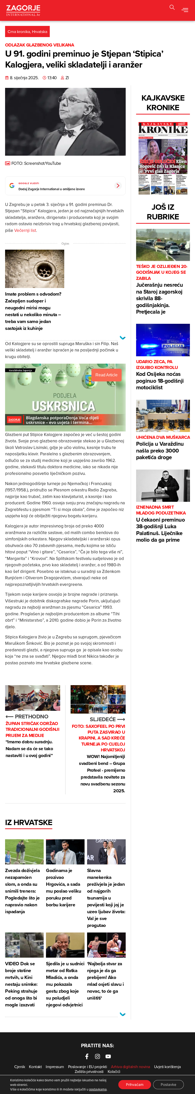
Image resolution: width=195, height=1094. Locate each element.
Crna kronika (19, 31)
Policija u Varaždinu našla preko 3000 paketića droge (163, 448)
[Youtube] (108, 1056)
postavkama (98, 1089)
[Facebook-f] (87, 1056)
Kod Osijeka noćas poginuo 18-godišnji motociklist (160, 375)
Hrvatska (39, 31)
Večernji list (25, 230)
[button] (172, 8)
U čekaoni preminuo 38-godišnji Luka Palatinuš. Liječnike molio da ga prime (161, 524)
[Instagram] (97, 1056)
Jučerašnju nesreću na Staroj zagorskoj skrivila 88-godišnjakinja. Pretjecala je (161, 290)
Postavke (168, 1084)
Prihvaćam (134, 1084)
